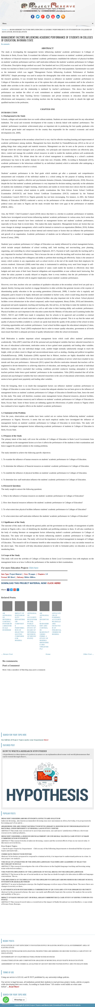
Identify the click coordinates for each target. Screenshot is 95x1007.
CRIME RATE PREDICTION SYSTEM (16, 854)
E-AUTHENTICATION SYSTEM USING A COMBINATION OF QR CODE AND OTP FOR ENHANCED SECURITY (46, 889)
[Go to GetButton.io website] (6, 1004)
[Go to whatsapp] (6, 1000)
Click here (33, 568)
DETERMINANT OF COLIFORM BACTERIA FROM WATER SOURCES (28, 957)
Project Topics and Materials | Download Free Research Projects (55, 1005)
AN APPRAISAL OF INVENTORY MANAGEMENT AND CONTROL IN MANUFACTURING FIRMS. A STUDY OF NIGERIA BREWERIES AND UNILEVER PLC (44, 631)
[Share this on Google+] (14, 589)
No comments (5, 44)
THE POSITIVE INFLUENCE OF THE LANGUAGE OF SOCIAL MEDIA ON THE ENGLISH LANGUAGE (42, 872)
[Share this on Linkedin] (18, 589)
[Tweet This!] (11, 589)
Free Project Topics (9, 846)
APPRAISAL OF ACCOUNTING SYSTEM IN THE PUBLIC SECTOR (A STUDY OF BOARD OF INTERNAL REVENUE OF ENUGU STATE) (32, 625)
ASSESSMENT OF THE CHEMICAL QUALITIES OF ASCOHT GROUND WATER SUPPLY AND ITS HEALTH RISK (44, 964)
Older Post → (88, 654)
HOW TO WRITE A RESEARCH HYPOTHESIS (25, 751)
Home (4, 30)
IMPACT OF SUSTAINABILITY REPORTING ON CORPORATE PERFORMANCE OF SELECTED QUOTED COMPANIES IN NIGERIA (20, 626)
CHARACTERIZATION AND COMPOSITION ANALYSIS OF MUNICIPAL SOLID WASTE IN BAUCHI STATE (42, 960)
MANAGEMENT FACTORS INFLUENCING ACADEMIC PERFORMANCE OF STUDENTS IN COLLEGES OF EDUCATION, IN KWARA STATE (47, 39)
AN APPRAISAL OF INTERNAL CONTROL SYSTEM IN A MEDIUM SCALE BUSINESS (7, 621)
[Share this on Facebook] (8, 589)
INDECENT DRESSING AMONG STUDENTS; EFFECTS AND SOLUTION (30, 818)
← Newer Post (7, 654)
